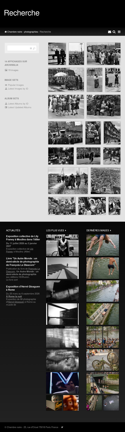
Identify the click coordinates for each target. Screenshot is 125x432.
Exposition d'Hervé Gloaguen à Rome (23, 288)
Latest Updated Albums (19, 107)
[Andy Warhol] (54, 403)
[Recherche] (114, 32)
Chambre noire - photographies (22, 31)
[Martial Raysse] (62, 383)
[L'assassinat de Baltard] (62, 291)
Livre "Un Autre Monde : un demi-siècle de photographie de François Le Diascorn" (22, 262)
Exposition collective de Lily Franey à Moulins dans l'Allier (23, 237)
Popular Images (15, 84)
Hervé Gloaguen (16, 301)
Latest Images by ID (17, 88)
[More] (65, 230)
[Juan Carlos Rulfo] (71, 403)
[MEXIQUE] (62, 245)
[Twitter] (62, 427)
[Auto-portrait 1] (62, 337)
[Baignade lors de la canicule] (102, 245)
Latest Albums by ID (17, 103)
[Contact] (109, 32)
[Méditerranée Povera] (62, 268)
